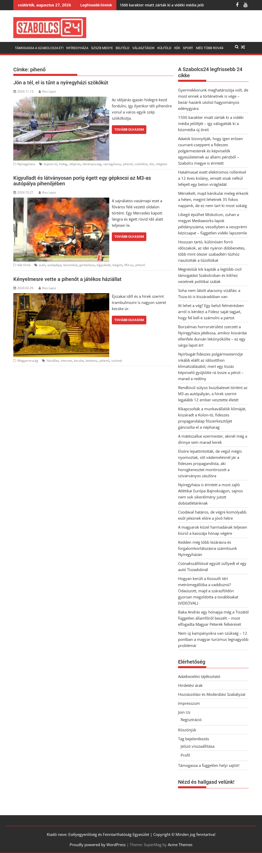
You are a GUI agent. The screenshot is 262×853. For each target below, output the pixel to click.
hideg (63, 164)
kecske (79, 360)
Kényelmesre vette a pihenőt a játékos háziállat (67, 279)
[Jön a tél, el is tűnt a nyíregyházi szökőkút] (61, 99)
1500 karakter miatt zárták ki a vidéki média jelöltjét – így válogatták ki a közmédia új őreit (211, 123)
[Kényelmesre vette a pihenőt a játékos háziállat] (61, 296)
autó (42, 265)
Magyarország (27, 360)
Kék (177, 48)
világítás (161, 164)
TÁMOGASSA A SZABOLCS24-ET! (39, 48)
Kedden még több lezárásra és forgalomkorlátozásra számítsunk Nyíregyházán (207, 548)
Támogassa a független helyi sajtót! (208, 765)
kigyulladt (103, 265)
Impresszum (189, 703)
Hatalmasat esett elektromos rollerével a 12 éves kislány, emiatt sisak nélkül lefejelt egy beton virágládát (212, 178)
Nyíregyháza (77, 48)
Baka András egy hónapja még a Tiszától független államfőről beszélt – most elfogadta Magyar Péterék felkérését (213, 618)
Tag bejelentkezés (193, 738)
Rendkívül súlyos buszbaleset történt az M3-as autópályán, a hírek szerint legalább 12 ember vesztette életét (212, 393)
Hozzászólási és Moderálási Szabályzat (211, 694)
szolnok (116, 360)
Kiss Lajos (49, 91)
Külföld (164, 48)
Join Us (184, 712)
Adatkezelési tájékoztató (199, 676)
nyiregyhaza (112, 164)
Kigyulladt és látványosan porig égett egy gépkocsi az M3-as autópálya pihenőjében (82, 181)
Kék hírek (23, 265)
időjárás (75, 164)
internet (66, 360)
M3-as (128, 265)
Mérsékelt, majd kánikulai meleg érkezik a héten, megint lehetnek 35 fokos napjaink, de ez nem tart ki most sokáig (213, 199)
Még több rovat (209, 48)
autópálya (54, 265)
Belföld (122, 48)
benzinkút (70, 265)
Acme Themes (180, 844)
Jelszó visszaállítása (197, 746)
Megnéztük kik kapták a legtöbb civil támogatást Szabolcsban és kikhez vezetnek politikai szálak (210, 275)
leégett (117, 265)
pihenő (128, 164)
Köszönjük (187, 729)
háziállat (53, 360)
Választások (143, 48)
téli (151, 164)
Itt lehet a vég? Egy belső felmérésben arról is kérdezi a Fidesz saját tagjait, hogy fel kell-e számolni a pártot (211, 311)
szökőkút (141, 164)
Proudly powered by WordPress (98, 844)
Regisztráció (191, 719)
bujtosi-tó (50, 164)
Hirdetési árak (190, 685)
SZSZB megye (102, 48)
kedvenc (91, 360)
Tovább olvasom (129, 129)
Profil (185, 755)
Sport (188, 48)
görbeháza (87, 265)
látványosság (92, 164)
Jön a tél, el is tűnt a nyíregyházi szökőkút (60, 82)
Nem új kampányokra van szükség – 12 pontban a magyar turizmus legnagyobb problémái (213, 639)
